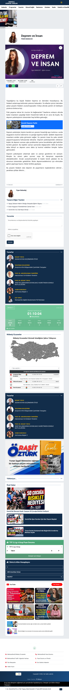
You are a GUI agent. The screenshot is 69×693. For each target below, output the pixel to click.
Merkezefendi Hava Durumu (45, 654)
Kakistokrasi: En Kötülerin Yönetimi (26, 275)
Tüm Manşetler (11, 662)
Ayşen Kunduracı (20, 289)
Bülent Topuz (19, 257)
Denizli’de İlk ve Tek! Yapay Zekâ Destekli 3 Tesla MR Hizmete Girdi (30, 689)
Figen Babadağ (27, 39)
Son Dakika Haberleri (43, 662)
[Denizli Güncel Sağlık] (11, 2)
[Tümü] (61, 252)
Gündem (47, 7)
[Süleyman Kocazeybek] (10, 266)
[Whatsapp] (34, 648)
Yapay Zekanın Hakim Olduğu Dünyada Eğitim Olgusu (25, 203)
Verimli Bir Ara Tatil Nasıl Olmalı (18, 210)
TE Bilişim (39, 679)
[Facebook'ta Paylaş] (7, 85)
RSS (19, 674)
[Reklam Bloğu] (34, 457)
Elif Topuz (18, 298)
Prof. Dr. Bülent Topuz (22, 280)
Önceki (10, 185)
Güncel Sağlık (30, 7)
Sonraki (58, 185)
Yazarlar (21, 7)
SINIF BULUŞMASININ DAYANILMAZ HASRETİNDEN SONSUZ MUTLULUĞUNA (34, 283)
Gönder (10, 242)
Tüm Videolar (56, 584)
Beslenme (39, 7)
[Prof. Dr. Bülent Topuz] (10, 282)
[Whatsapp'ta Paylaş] (13, 85)
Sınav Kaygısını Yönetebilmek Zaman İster (21, 206)
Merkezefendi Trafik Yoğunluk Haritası (18, 658)
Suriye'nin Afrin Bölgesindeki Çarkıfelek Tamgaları (30, 267)
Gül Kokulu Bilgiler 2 (21, 292)
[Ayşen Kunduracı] (10, 290)
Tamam (7, 685)
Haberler (4, 7)
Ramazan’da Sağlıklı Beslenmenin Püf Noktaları (30, 300)
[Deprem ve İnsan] (34, 62)
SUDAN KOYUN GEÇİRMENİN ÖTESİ (26, 259)
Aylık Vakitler (11, 328)
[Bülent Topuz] (10, 258)
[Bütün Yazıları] (61, 200)
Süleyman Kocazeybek (22, 265)
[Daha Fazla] (16, 85)
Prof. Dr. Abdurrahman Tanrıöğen (26, 273)
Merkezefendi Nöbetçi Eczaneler (16, 654)
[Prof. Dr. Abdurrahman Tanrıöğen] (10, 274)
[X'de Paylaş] (10, 85)
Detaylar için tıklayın (34, 556)
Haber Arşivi (10, 666)
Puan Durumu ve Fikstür (43, 658)
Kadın (54, 7)
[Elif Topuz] (10, 299)
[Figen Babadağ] (13, 37)
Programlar (12, 7)
